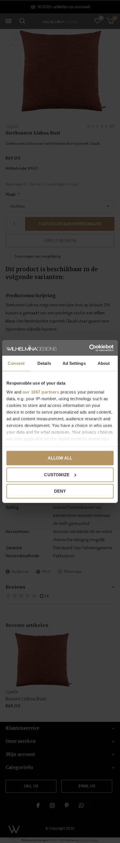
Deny (60, 491)
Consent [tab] (16, 363)
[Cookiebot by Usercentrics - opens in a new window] (89, 347)
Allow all (60, 458)
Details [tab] (44, 363)
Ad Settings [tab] (74, 363)
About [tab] (104, 363)
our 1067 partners (41, 391)
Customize (56, 474)
